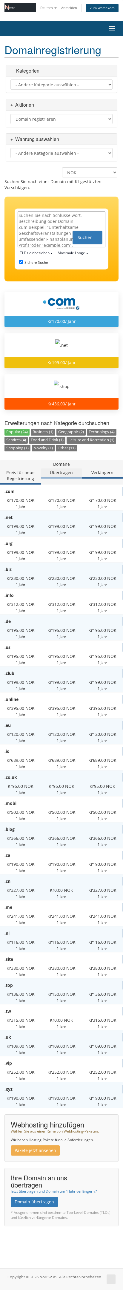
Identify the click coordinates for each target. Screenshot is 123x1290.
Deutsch (47, 7)
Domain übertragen (34, 1202)
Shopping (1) (17, 448)
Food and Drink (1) (47, 439)
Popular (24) (17, 431)
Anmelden (69, 7)
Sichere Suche (36, 262)
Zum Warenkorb (102, 8)
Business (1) (43, 431)
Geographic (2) (71, 431)
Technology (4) (102, 431)
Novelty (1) (43, 448)
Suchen (86, 237)
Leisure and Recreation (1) (91, 439)
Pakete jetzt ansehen (35, 1150)
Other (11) (67, 448)
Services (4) (16, 439)
